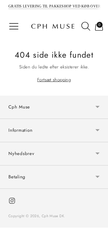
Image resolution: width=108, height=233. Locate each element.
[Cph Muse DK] (52, 26)
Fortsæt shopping (54, 79)
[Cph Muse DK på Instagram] (12, 201)
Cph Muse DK (53, 216)
